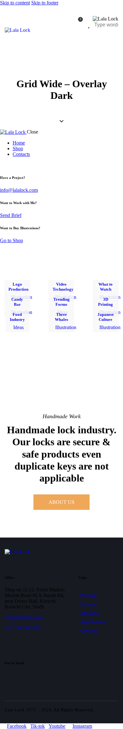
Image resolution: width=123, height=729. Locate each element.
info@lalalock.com (19, 190)
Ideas (18, 327)
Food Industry (17, 317)
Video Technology (63, 287)
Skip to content (15, 2)
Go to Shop (11, 240)
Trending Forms (61, 302)
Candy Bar (17, 302)
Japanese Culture (105, 317)
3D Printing (105, 302)
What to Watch (105, 287)
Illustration (65, 327)
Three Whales (61, 317)
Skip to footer (44, 2)
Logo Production (18, 287)
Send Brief (10, 215)
